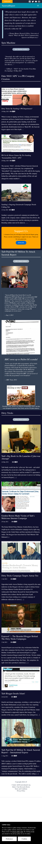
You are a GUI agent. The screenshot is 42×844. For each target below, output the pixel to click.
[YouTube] (36, 2)
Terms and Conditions (21, 789)
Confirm (24, 839)
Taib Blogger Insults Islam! (13, 693)
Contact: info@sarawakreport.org (21, 785)
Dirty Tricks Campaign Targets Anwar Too (19, 575)
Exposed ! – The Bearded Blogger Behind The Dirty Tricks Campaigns (19, 637)
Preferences (9, 839)
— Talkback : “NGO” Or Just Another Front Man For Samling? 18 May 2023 (20, 70)
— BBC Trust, (11, 380)
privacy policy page (17, 832)
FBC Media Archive (21, 261)
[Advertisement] (21, 820)
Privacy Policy (21, 791)
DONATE (7, 1)
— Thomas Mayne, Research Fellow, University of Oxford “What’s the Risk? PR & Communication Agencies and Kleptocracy (23, 35)
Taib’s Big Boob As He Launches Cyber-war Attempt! (20, 457)
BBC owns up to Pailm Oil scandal (21, 359)
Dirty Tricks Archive (21, 419)
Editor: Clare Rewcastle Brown (21, 787)
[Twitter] (33, 2)
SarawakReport (8, 5)
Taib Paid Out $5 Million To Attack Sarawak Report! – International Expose (20, 751)
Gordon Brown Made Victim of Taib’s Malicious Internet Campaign (18, 517)
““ (21, 369)
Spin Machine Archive (21, 49)
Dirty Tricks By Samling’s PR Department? (16, 108)
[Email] (39, 2)
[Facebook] (30, 2)
